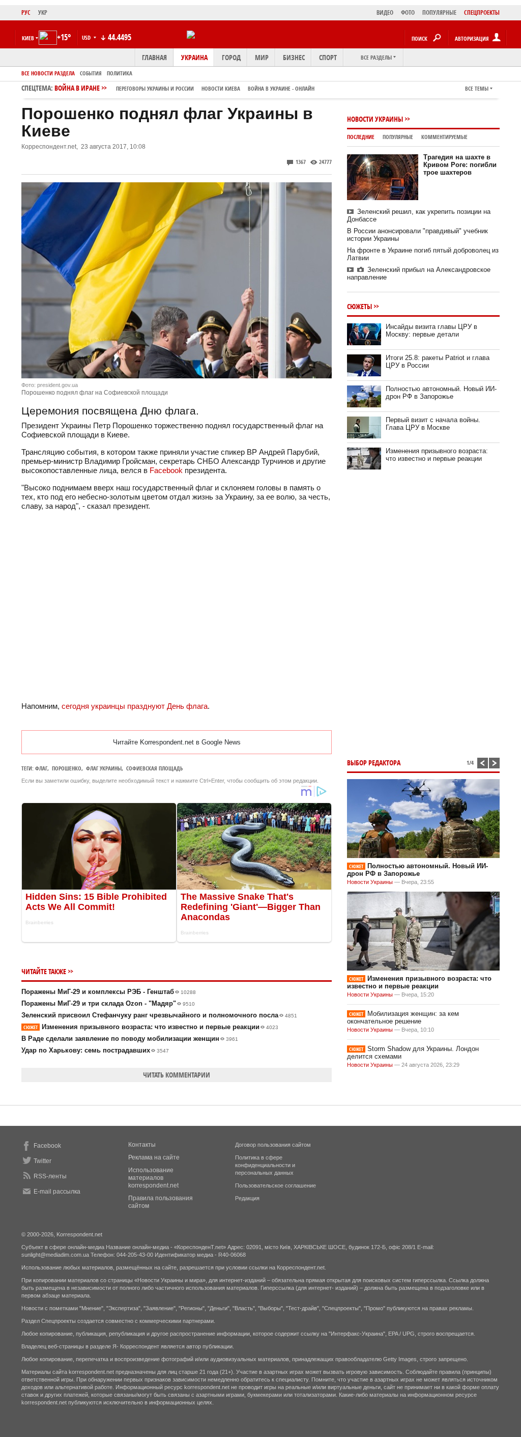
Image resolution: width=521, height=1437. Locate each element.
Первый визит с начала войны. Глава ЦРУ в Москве (433, 423)
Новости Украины (375, 119)
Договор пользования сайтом (273, 1145)
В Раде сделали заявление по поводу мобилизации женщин (129, 1038)
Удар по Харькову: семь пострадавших (95, 1050)
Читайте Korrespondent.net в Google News (177, 742)
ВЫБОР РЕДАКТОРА (373, 762)
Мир (262, 57)
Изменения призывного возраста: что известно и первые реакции (150, 1027)
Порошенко (66, 768)
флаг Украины (104, 768)
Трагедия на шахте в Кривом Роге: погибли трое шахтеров (460, 164)
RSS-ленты (50, 1176)
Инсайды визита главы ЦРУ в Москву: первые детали (431, 330)
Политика (119, 73)
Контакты (142, 1144)
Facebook (166, 470)
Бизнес (294, 57)
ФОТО (408, 12)
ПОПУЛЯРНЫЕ (439, 12)
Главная (154, 57)
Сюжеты (359, 306)
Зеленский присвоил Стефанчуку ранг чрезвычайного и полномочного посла (159, 1015)
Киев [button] (28, 38)
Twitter (42, 1161)
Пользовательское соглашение (275, 1185)
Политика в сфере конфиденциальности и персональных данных (265, 1165)
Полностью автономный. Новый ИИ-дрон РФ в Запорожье (441, 392)
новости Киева (220, 88)
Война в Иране (184, 88)
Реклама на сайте (154, 1157)
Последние (360, 137)
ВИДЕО (385, 12)
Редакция (247, 1198)
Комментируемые (444, 137)
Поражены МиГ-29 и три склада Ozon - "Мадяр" (108, 1003)
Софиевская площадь (154, 768)
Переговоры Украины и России (155, 88)
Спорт (328, 57)
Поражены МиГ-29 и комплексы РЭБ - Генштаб (108, 992)
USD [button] (87, 37)
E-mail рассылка (57, 1191)
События (91, 73)
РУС (26, 12)
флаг (41, 768)
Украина (194, 57)
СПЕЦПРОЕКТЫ (482, 12)
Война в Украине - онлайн (281, 88)
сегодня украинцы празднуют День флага (135, 706)
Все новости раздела (48, 73)
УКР (42, 12)
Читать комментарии (176, 1075)
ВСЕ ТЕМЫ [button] (476, 88)
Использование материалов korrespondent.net (153, 1178)
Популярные (398, 137)
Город (231, 57)
